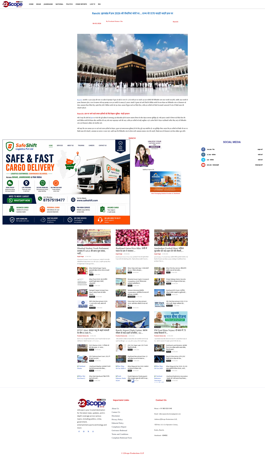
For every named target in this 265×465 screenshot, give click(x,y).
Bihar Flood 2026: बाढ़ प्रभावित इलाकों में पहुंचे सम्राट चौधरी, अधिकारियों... (98, 281)
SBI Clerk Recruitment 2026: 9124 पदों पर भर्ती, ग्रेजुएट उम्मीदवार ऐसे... (176, 302)
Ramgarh (92, 296)
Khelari (168, 283)
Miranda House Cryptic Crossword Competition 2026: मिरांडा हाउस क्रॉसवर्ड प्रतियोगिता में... (138, 281)
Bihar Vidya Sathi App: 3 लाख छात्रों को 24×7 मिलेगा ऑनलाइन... (138, 269)
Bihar (38, 4)
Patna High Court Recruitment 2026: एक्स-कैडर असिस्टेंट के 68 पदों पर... (137, 303)
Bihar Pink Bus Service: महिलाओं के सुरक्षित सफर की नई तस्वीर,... (176, 269)
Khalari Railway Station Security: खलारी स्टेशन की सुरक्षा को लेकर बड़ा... (176, 280)
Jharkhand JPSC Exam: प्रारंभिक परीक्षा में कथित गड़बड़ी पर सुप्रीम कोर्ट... (176, 291)
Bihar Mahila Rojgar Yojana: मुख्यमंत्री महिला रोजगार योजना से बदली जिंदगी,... (99, 270)
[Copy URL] (149, 29)
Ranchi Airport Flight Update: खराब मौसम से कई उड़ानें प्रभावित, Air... (131, 332)
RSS (99, 4)
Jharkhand (48, 4)
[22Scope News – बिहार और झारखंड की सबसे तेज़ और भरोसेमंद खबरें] (92, 403)
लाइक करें (260, 149)
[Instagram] (84, 432)
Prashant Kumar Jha (115, 21)
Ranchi (175, 22)
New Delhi (92, 307)
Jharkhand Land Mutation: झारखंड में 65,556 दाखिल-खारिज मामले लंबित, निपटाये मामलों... (176, 347)
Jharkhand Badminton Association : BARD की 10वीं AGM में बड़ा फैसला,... (177, 377)
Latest (168, 370)
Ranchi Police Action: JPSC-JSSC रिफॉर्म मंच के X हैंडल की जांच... (175, 357)
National (59, 4)
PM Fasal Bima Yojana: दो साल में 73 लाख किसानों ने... (170, 332)
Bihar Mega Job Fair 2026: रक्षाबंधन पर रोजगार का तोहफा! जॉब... (138, 367)
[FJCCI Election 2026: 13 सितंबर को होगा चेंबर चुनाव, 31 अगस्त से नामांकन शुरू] (82, 347)
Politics (69, 4)
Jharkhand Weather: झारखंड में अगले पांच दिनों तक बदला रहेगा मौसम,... (99, 367)
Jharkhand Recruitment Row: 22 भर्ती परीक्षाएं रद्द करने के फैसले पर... (138, 357)
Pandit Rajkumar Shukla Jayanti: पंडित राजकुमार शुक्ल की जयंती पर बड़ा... (138, 377)
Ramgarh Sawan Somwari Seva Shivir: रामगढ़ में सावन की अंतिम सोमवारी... (98, 292)
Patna (91, 274)
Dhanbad (80, 245)
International (131, 296)
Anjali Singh (80, 256)
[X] (134, 29)
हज (92, 118)
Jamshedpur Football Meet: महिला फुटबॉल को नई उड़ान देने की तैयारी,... (169, 250)
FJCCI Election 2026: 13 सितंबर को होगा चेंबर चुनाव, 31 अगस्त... (99, 346)
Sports (130, 285)
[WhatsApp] (144, 29)
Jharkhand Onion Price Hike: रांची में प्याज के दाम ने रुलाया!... (131, 250)
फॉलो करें (260, 155)
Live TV (92, 4)
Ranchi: (79, 100)
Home (31, 4)
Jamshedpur (158, 245)
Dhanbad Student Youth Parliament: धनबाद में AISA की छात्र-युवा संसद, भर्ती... (93, 251)
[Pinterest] (139, 29)
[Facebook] (130, 29)
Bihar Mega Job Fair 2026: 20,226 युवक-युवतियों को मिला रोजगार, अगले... (176, 367)
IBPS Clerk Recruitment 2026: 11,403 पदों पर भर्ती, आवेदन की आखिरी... (98, 303)
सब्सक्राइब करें (259, 165)
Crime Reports (81, 4)
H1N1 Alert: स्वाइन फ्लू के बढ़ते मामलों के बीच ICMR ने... (93, 332)
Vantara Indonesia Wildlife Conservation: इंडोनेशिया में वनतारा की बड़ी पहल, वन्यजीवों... (138, 292)
